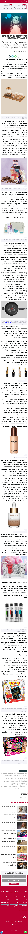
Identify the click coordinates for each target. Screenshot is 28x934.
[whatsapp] (15, 56)
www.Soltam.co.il (7, 322)
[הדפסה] (12, 56)
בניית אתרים (14, 931)
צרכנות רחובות (23, 771)
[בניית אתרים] (14, 925)
